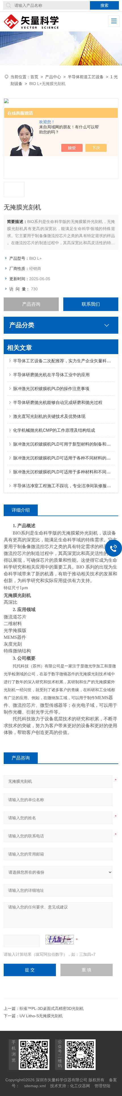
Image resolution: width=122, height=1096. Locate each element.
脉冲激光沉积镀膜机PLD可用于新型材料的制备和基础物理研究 (64, 444)
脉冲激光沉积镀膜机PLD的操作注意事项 (51, 388)
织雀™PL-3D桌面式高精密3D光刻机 (52, 1008)
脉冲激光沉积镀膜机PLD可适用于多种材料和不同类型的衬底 (64, 471)
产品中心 (53, 77)
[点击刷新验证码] (59, 939)
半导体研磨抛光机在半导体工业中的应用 (51, 374)
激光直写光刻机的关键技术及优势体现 (49, 416)
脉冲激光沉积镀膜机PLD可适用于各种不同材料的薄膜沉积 (64, 458)
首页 (34, 77)
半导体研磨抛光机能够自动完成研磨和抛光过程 (57, 402)
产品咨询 (31, 304)
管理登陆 (102, 1086)
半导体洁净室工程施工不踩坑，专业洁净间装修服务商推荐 (64, 485)
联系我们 (91, 304)
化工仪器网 (80, 1086)
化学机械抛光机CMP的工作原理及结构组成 (54, 430)
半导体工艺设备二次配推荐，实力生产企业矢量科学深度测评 (64, 360)
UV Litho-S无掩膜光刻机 (41, 1016)
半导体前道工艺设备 (86, 77)
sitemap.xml (35, 1086)
